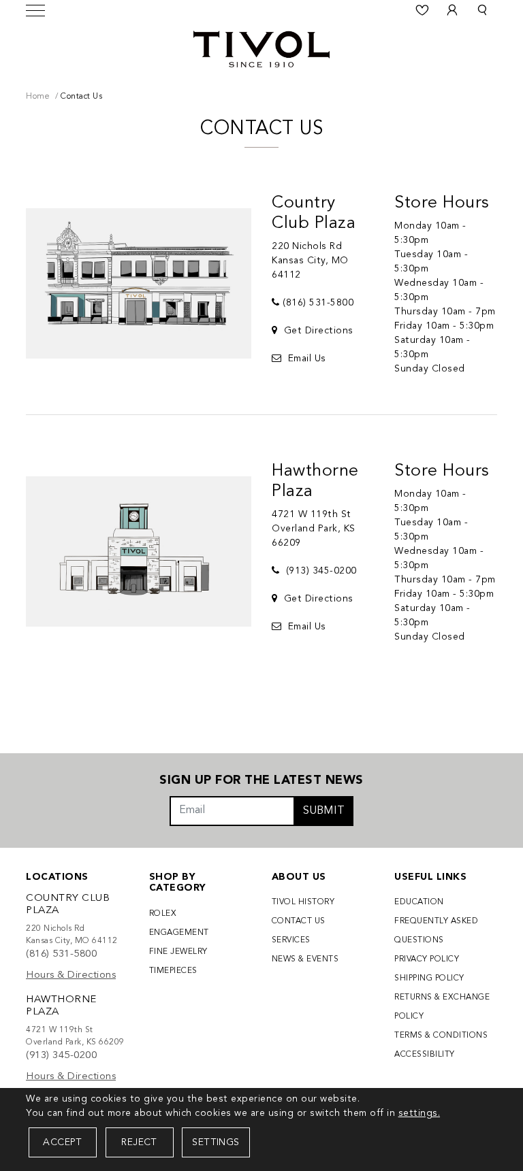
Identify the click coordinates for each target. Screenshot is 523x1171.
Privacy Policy (426, 959)
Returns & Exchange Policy (442, 1007)
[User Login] (452, 10)
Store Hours (442, 203)
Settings (215, 1142)
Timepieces (173, 971)
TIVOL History (303, 902)
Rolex (163, 914)
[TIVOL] (261, 47)
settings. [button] (419, 1113)
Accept (62, 1142)
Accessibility (424, 1055)
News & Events (305, 959)
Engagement (179, 933)
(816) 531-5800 (318, 303)
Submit (324, 811)
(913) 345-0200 (320, 571)
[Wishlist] (422, 10)
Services (291, 940)
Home (38, 97)
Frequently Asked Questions (436, 930)
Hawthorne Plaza (315, 481)
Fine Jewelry (178, 952)
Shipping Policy (429, 978)
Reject (139, 1142)
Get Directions (317, 330)
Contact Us (299, 921)
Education (419, 902)
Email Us (305, 358)
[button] (482, 10)
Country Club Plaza (313, 213)
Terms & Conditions (441, 1036)
